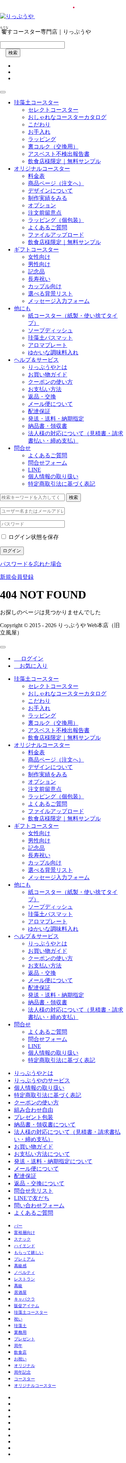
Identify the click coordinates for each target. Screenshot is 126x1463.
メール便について (50, 404)
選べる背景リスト (50, 294)
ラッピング (42, 139)
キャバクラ (24, 1299)
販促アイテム (26, 1305)
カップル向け (45, 286)
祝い (18, 1319)
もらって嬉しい (28, 1252)
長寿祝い (39, 279)
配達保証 (39, 411)
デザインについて (50, 191)
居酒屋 (20, 1292)
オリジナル (24, 1365)
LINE (34, 470)
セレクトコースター (53, 110)
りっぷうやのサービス (42, 1080)
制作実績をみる (47, 198)
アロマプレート (47, 345)
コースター (24, 1379)
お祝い (20, 1359)
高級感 (20, 1265)
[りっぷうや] (60, 16)
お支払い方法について (42, 1154)
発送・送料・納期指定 (56, 419)
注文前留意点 (45, 213)
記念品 (36, 272)
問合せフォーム (47, 463)
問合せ (22, 448)
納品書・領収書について (45, 1125)
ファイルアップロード (56, 235)
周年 (18, 1345)
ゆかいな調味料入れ (53, 352)
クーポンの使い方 (50, 382)
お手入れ (39, 132)
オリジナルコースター (42, 169)
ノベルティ (24, 1272)
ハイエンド (24, 1245)
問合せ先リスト (33, 1191)
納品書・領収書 (47, 426)
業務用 (20, 1332)
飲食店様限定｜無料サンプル (64, 161)
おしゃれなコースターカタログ (67, 117)
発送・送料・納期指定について (53, 1161)
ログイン (12, 550)
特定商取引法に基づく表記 (61, 484)
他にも (22, 308)
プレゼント (24, 1339)
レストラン (24, 1279)
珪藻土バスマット (50, 338)
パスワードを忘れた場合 (31, 564)
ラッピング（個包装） (56, 220)
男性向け (39, 264)
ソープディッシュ (50, 330)
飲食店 (20, 1352)
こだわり (39, 124)
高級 (18, 1285)
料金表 (36, 176)
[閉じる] (3, 647)
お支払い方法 (45, 389)
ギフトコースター (36, 249)
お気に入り (31, 666)
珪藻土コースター (36, 102)
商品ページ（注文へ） (56, 183)
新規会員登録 (17, 577)
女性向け (39, 257)
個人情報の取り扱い (53, 476)
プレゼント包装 (33, 1117)
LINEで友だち (31, 1198)
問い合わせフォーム (39, 1205)
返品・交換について (39, 1183)
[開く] (3, 92)
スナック (22, 1239)
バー (18, 1225)
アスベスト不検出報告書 (59, 154)
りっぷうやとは (47, 367)
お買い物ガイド (47, 374)
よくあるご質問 (47, 227)
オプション (42, 205)
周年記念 (22, 1372)
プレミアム (24, 1259)
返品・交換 (42, 397)
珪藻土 (20, 1325)
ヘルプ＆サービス (36, 360)
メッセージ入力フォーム (59, 301)
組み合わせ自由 (33, 1110)
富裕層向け (24, 1232)
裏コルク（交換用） (53, 147)
